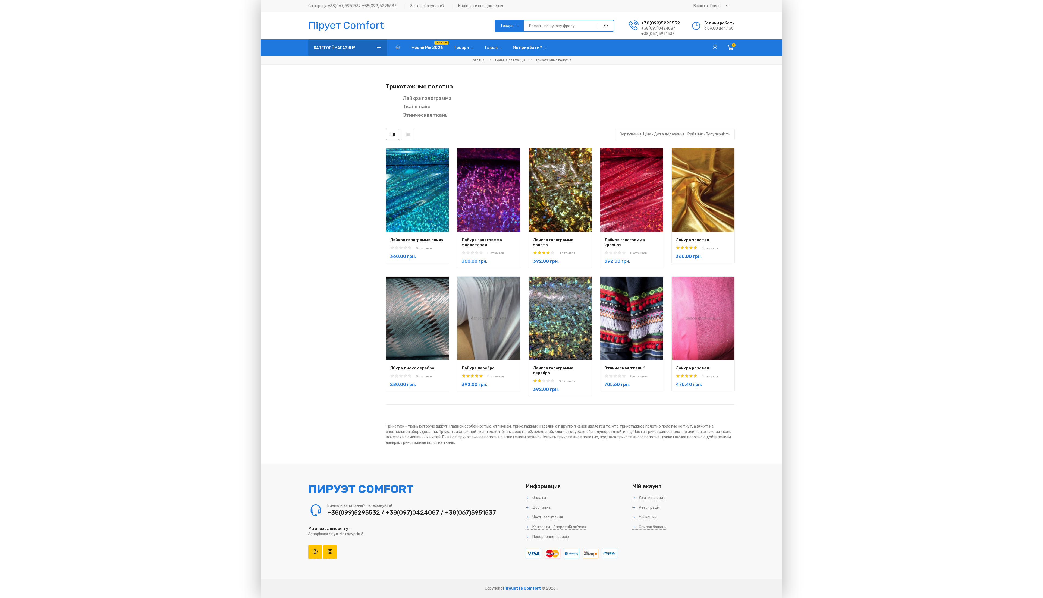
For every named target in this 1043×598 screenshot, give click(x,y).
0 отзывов (424, 248)
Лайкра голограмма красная (624, 242)
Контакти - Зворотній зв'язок (559, 527)
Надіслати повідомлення (480, 6)
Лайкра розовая (692, 368)
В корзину (408, 208)
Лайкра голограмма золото (553, 242)
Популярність (718, 134)
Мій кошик (647, 517)
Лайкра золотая (692, 240)
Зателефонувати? (427, 6)
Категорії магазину (334, 48)
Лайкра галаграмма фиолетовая (481, 242)
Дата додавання (669, 134)
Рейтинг (695, 134)
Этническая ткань (425, 115)
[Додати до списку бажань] (434, 208)
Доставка (541, 507)
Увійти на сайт (651, 497)
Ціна (647, 134)
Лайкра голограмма (427, 98)
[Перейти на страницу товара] (417, 190)
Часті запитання (547, 517)
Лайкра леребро (478, 368)
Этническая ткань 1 (624, 368)
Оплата (539, 497)
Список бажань (652, 527)
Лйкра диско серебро (412, 368)
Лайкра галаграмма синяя (417, 240)
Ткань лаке (417, 107)
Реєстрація (649, 507)
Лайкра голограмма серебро (553, 370)
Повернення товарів (550, 536)
